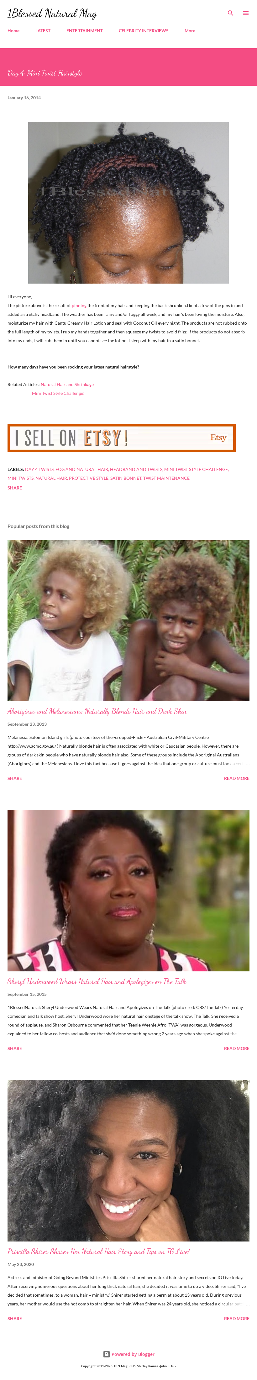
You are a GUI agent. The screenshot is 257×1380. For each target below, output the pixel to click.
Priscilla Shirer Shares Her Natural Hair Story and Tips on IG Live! (99, 1251)
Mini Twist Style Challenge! (58, 393)
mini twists (21, 478)
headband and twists (136, 469)
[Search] (230, 11)
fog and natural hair (81, 469)
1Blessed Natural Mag (52, 13)
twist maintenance (166, 478)
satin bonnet (125, 478)
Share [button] (15, 487)
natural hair (51, 478)
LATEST (42, 30)
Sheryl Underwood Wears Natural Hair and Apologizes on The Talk (97, 981)
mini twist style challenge (196, 469)
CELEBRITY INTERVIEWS (144, 30)
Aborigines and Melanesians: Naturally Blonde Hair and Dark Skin (97, 711)
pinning (79, 305)
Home (13, 30)
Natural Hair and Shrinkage (67, 384)
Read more (236, 778)
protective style (88, 478)
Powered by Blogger (132, 1354)
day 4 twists (39, 469)
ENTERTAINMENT (84, 30)
